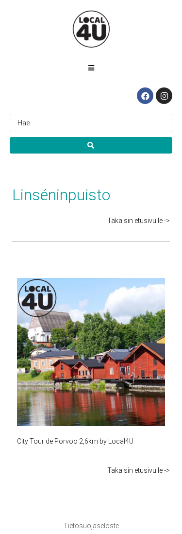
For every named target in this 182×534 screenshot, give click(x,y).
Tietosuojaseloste (91, 526)
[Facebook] (145, 95)
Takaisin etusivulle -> (138, 220)
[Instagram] (164, 95)
